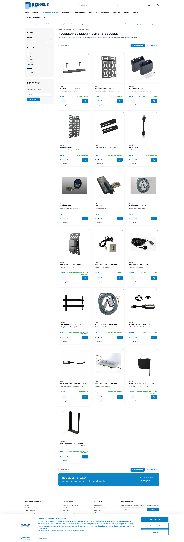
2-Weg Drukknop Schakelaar (106, 264)
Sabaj (31, 62)
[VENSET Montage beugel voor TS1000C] (74, 422)
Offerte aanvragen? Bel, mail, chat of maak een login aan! (140, 24)
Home (27, 13)
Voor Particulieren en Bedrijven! (103, 24)
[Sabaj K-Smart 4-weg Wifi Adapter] (143, 303)
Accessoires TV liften (83, 29)
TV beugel (35, 13)
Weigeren (155, 532)
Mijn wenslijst (98, 513)
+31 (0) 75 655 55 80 (149, 478)
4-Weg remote (100, 206)
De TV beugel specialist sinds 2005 (39, 24)
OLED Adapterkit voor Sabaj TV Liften (106, 147)
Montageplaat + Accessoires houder (71, 265)
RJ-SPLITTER (134, 147)
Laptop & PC (93, 13)
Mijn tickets (97, 510)
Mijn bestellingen (99, 508)
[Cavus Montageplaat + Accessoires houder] (74, 244)
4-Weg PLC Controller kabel (106, 324)
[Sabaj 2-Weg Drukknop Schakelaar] (108, 244)
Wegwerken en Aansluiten (36, 17)
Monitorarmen (80, 13)
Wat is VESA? (66, 510)
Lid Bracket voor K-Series (70, 88)
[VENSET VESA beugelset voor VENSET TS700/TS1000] (74, 303)
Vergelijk (65, 105)
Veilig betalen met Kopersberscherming (72, 24)
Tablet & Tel (105, 13)
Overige (126, 13)
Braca (31, 54)
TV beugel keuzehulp (69, 513)
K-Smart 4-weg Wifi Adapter (140, 324)
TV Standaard (66, 13)
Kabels (135, 13)
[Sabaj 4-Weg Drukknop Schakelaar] (108, 363)
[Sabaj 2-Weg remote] (74, 185)
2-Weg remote (65, 206)
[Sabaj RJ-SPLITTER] (143, 126)
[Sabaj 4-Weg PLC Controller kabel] (108, 303)
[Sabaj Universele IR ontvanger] (143, 244)
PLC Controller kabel (137, 206)
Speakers (116, 13)
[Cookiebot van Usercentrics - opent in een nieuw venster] (25, 538)
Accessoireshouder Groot (70, 147)
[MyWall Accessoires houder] (143, 68)
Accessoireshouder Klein (104, 88)
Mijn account (98, 505)
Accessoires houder (137, 88)
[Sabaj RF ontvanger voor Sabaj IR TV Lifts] (74, 363)
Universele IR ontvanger (138, 264)
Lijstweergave (153, 45)
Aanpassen (154, 526)
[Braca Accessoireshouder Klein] (108, 68)
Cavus (31, 57)
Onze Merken (67, 508)
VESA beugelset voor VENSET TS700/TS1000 (71, 324)
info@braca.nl (147, 481)
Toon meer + (31, 65)
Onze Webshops (30, 510)
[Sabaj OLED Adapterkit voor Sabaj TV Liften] (108, 126)
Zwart (32, 72)
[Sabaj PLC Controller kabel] (143, 185)
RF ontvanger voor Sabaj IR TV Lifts (74, 383)
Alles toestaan (155, 519)
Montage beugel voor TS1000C (71, 443)
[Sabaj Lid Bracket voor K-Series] (74, 68)
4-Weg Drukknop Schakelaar (106, 383)
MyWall (32, 59)
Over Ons (28, 508)
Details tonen (42, 538)
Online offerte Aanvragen (70, 505)
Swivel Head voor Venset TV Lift (141, 383)
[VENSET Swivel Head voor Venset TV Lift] (143, 363)
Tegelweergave (138, 45)
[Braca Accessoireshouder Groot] (74, 126)
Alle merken (33, 51)
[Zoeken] (116, 5)
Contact (27, 505)
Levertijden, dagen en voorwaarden (35, 513)
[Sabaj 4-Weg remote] (108, 185)
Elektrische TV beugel (50, 13)
